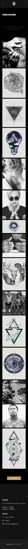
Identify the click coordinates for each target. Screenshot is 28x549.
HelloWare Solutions (17, 544)
